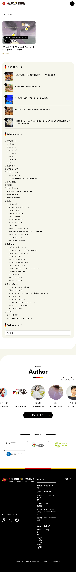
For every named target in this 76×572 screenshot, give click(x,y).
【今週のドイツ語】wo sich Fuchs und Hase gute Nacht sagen (18, 48)
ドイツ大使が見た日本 (16, 219)
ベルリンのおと (14, 204)
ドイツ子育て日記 (14, 256)
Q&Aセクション (12, 188)
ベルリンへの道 (14, 210)
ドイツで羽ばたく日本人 (17, 299)
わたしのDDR (13, 225)
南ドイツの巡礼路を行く (17, 280)
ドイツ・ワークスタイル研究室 (19, 287)
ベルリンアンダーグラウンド (18, 228)
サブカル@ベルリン (15, 237)
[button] (64, 378)
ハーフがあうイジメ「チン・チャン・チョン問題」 (32, 98)
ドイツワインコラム (15, 277)
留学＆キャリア (12, 169)
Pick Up (9, 312)
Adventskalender (13, 197)
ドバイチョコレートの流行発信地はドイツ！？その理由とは (35, 75)
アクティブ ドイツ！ (15, 274)
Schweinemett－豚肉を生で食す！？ (27, 86)
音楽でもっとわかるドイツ (17, 213)
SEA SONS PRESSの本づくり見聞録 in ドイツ (24, 178)
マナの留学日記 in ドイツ (17, 308)
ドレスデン (12, 159)
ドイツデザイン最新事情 (17, 240)
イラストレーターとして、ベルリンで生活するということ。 (29, 293)
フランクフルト (14, 150)
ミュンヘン (12, 147)
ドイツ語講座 (11, 182)
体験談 (9, 185)
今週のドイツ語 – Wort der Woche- (19, 191)
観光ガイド (11, 166)
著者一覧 (68, 479)
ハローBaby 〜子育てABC (17, 271)
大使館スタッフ (12, 194)
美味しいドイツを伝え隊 (17, 265)
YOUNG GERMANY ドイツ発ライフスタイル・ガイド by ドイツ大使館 (18, 480)
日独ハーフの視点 (14, 216)
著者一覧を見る (37, 415)
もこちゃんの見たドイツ (17, 259)
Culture (9, 201)
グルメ (9, 162)
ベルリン (12, 144)
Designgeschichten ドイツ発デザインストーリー (25, 231)
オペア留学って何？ (15, 296)
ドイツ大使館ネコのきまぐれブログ (19, 318)
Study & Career (12, 284)
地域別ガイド (11, 141)
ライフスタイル (12, 172)
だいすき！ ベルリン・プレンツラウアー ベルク (24, 268)
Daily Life (10, 244)
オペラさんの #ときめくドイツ (19, 207)
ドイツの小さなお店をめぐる (18, 262)
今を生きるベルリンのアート (18, 234)
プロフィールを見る (20, 406)
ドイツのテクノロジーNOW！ (18, 305)
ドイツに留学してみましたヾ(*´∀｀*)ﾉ (22, 302)
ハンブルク (12, 153)
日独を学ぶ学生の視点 (16, 290)
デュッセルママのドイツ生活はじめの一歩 (23, 250)
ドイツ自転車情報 (14, 175)
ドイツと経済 (13, 315)
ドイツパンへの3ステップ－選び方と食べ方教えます (32, 109)
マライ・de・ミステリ (16, 222)
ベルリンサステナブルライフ (18, 253)
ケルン (11, 156)
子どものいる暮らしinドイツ (18, 247)
